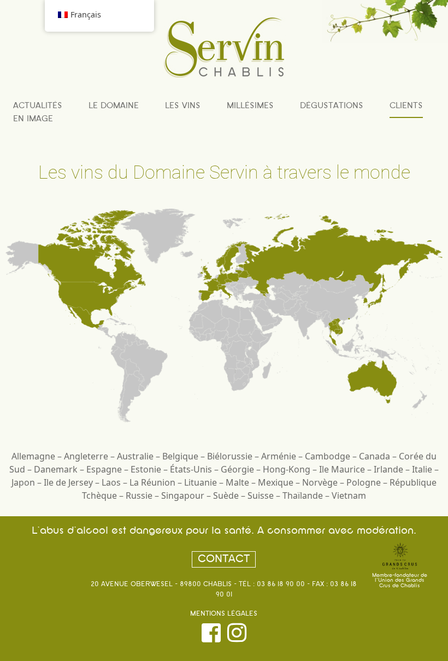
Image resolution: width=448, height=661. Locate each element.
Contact (224, 559)
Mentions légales (223, 614)
